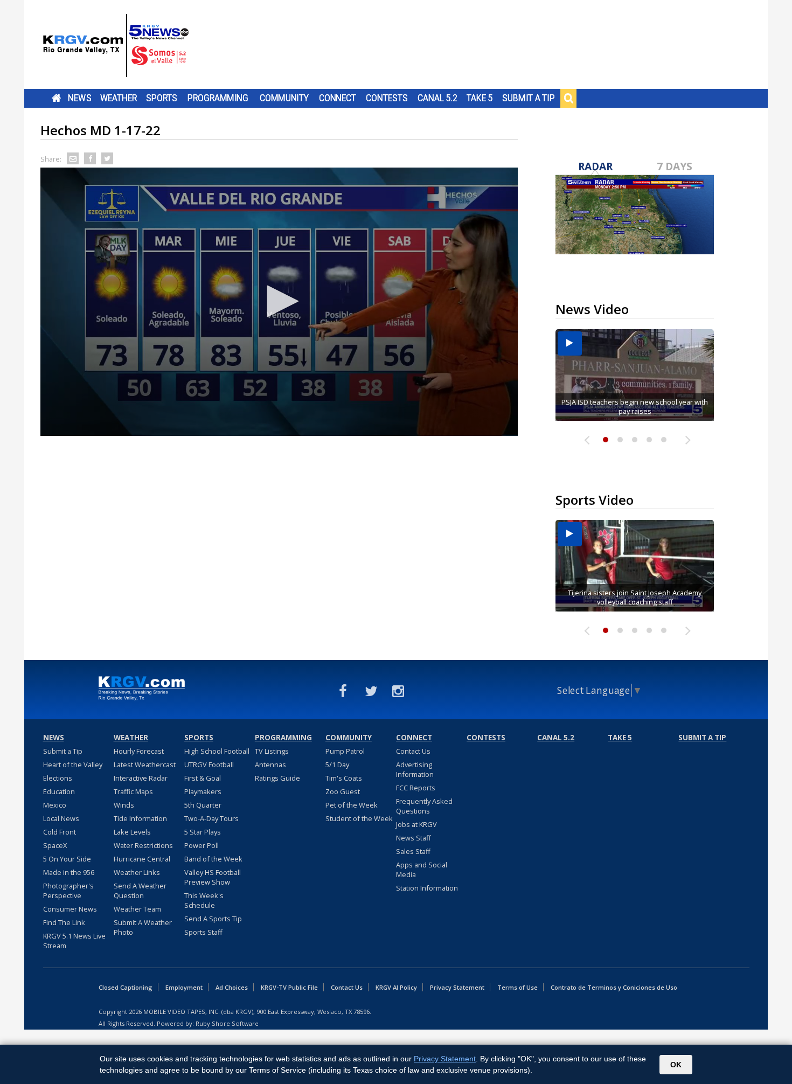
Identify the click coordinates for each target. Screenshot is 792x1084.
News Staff (413, 838)
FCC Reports (415, 788)
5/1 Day (337, 764)
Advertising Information (415, 769)
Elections (57, 778)
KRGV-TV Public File (289, 987)
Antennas (270, 764)
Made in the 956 (68, 872)
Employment (184, 987)
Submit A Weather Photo (143, 927)
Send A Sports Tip (213, 918)
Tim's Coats (343, 778)
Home (56, 98)
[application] (279, 302)
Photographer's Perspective (68, 890)
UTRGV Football (209, 764)
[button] (279, 301)
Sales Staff (413, 851)
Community (284, 98)
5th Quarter (202, 805)
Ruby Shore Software (227, 1023)
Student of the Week (359, 818)
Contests (386, 98)
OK (676, 1064)
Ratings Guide (277, 778)
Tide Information (140, 818)
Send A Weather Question (140, 890)
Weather (118, 98)
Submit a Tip (528, 98)
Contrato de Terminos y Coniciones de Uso (614, 987)
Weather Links (137, 872)
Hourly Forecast (139, 751)
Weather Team (137, 909)
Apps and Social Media (421, 869)
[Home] (116, 46)
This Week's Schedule (204, 900)
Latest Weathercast (145, 764)
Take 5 (480, 98)
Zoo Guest (342, 791)
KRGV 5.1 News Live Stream (74, 940)
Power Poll (201, 845)
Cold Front (59, 832)
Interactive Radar (141, 778)
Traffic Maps (133, 791)
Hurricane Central (142, 859)
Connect (337, 98)
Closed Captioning (125, 987)
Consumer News (70, 909)
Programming (217, 98)
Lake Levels (132, 832)
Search (568, 98)
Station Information (427, 888)
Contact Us (413, 751)
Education (59, 791)
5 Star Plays (202, 832)
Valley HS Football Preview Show (212, 877)
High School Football (216, 751)
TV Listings (272, 751)
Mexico (54, 805)
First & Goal (202, 778)
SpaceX (55, 845)
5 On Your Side (67, 859)
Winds (124, 805)
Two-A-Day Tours (211, 818)
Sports (161, 98)
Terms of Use (517, 987)
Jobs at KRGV (416, 824)
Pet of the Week (351, 805)
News (79, 98)
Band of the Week (213, 859)
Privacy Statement (457, 987)
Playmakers (202, 791)
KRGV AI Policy (396, 987)
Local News (61, 818)
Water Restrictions (143, 845)
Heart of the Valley (72, 764)
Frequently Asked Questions (424, 806)
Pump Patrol (345, 751)
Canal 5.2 (437, 98)
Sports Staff (203, 932)
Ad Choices (232, 987)
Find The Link (64, 922)
